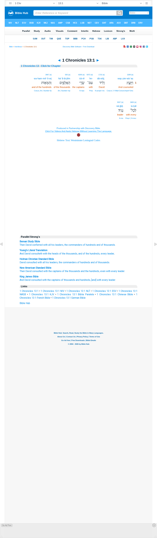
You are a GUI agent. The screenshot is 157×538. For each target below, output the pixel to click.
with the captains (52, 271)
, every (103, 253)
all (49, 244)
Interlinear (18, 47)
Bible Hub (25, 303)
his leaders (52, 262)
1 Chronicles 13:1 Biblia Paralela (75, 294)
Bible (11, 47)
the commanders (73, 244)
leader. (121, 271)
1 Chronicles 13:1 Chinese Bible (115, 294)
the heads (53, 253)
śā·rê (81, 78)
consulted (31, 262)
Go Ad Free (6, 525)
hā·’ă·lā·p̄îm (64, 78)
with (45, 244)
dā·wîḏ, (101, 78)
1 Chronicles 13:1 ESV (104, 291)
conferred (37, 244)
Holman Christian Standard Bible (37, 259)
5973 (88, 75)
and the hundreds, (90, 271)
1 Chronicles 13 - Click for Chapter (41, 66)
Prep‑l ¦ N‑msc (130, 118)
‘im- (91, 78)
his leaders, (57, 244)
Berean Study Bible (30, 241)
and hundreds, (83, 279)
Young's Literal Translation (33, 250)
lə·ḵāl (133, 106)
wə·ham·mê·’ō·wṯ (43, 78)
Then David (26, 244)
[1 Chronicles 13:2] (153, 251)
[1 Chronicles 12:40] (4, 251)
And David (25, 253)
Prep (91, 91)
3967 (47, 75)
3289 (129, 75)
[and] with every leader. (103, 279)
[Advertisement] (78, 206)
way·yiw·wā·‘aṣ (125, 78)
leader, (110, 253)
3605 (132, 102)
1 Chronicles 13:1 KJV (41, 294)
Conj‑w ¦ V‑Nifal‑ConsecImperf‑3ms (120, 91)
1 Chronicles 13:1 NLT (78, 291)
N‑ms (121, 118)
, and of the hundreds (88, 253)
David (23, 262)
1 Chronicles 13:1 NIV (52, 291)
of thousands (102, 262)
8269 (80, 75)
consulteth (36, 253)
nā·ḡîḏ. (119, 106)
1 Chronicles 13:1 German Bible (69, 297)
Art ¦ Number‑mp (64, 91)
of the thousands (68, 253)
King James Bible (29, 276)
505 (66, 75)
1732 (100, 75)
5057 (119, 102)
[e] (132, 75)
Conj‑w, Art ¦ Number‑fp (43, 91)
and (93, 262)
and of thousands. (105, 244)
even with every (108, 271)
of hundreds (89, 244)
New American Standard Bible (35, 267)
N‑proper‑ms (100, 91)
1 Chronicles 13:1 (29, 291)
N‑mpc (81, 91)
